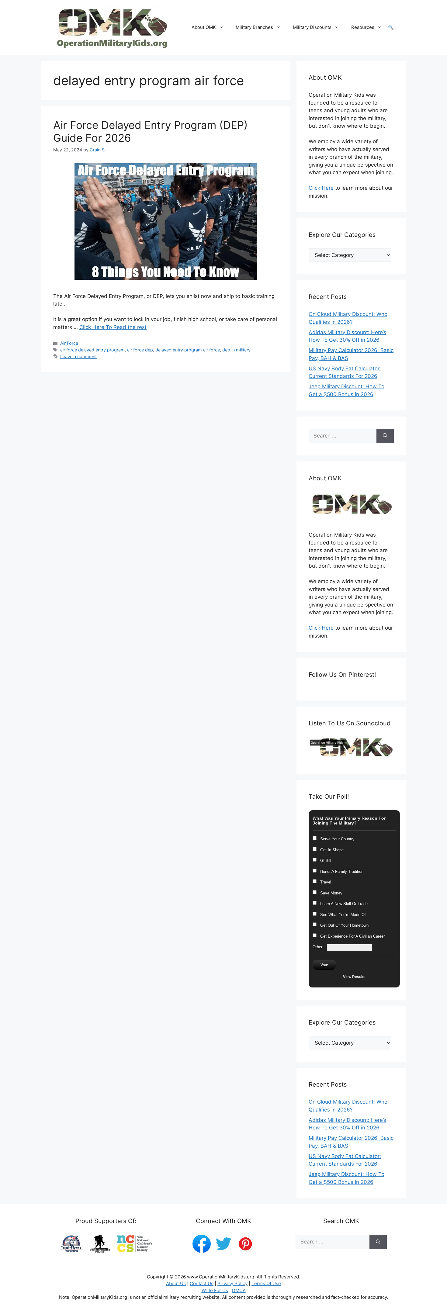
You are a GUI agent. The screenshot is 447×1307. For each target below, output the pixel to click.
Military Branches (254, 27)
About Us (176, 1283)
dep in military (236, 349)
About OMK (204, 27)
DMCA (239, 1290)
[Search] (385, 436)
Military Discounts (312, 27)
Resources (362, 27)
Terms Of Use (266, 1283)
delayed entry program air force (187, 349)
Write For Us (215, 1290)
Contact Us (201, 1283)
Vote (324, 965)
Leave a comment (78, 356)
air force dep (140, 349)
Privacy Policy (232, 1283)
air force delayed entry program (92, 349)
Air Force (69, 343)
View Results (354, 977)
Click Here (321, 188)
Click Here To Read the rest (113, 327)
